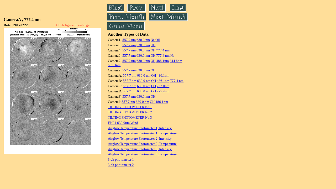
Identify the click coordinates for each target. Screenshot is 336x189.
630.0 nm (143, 40)
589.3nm (114, 65)
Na (153, 40)
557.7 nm (129, 40)
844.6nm (176, 61)
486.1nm (162, 61)
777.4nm (163, 91)
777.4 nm (163, 50)
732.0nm (163, 86)
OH (157, 40)
